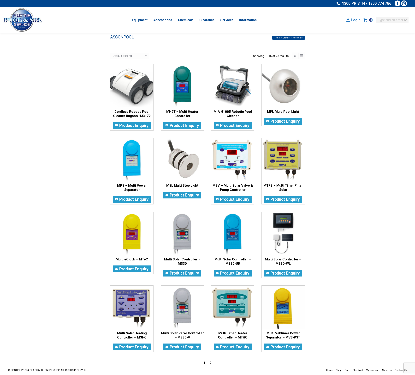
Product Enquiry (134, 125)
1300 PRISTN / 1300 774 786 (366, 3)
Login (355, 20)
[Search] (405, 20)
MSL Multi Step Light (182, 185)
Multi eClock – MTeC (132, 259)
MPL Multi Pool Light (283, 112)
